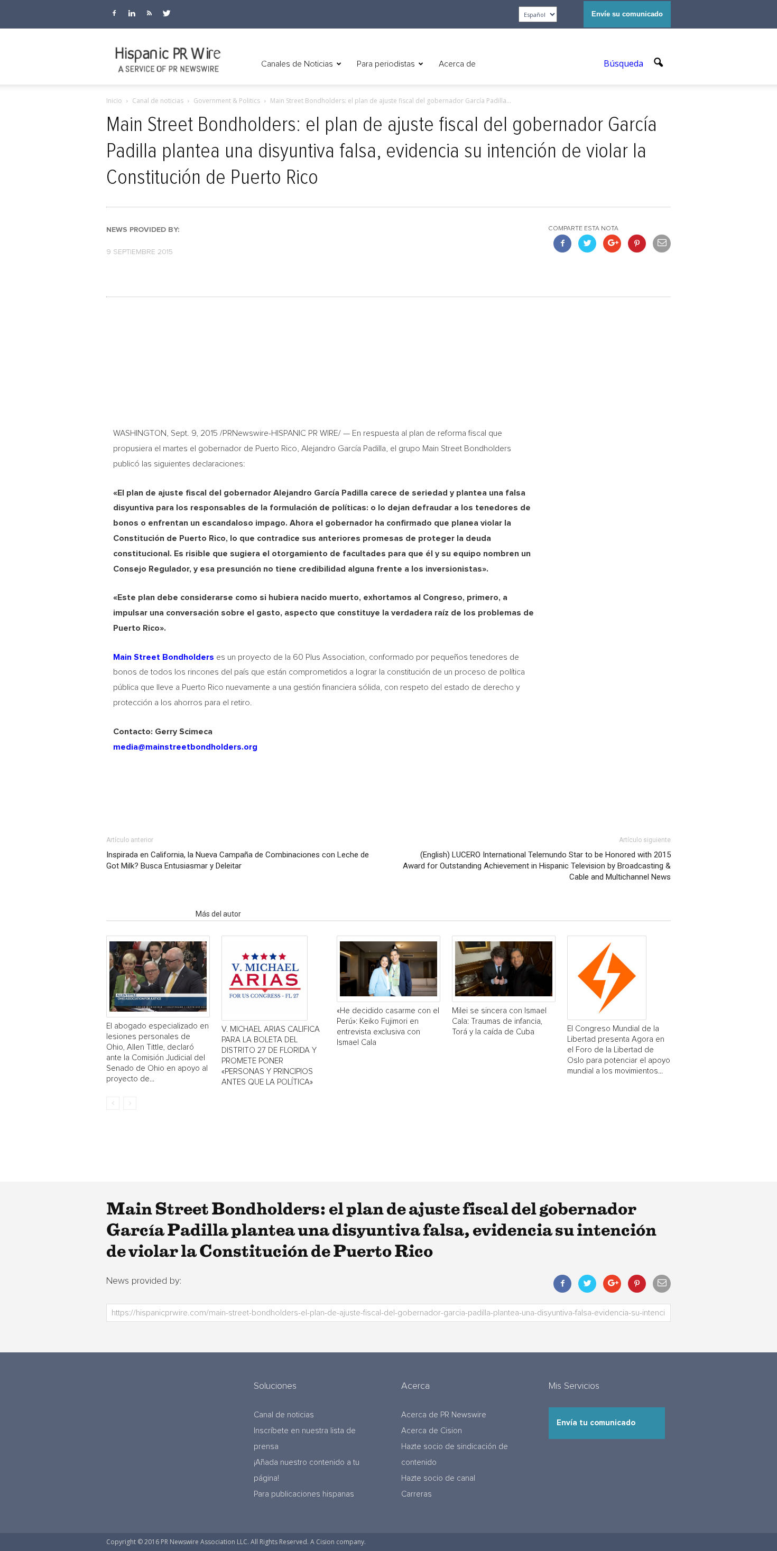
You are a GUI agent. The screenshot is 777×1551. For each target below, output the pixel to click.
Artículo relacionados (148, 914)
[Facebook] (114, 13)
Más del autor (218, 914)
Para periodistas (386, 64)
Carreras (416, 1494)
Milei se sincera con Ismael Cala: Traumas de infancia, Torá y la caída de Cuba (499, 1021)
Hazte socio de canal (438, 1478)
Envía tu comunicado (596, 1423)
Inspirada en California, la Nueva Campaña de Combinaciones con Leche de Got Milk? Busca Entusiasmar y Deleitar (237, 860)
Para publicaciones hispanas (304, 1494)
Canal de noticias (284, 1415)
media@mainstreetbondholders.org (185, 747)
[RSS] (149, 13)
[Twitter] (166, 13)
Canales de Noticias (297, 64)
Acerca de (457, 64)
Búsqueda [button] (624, 63)
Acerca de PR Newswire (443, 1415)
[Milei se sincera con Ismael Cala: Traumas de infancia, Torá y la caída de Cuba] (504, 969)
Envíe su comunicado (627, 14)
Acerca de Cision (431, 1431)
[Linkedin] (132, 13)
